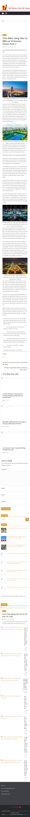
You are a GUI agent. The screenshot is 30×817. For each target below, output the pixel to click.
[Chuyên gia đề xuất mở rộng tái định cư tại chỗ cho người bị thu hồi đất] (12, 747)
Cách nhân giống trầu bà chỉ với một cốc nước (14, 615)
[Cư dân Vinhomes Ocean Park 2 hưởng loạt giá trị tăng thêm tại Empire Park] (15, 378)
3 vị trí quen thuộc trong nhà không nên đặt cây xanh (14, 449)
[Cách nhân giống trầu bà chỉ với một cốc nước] (15, 608)
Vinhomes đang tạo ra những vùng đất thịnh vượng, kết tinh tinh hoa (25, 684)
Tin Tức (4, 35)
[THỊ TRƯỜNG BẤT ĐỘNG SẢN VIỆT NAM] (2, 13)
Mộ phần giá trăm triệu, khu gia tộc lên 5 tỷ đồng (26, 722)
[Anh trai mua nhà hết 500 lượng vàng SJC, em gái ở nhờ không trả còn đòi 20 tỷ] (12, 639)
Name (3, 488)
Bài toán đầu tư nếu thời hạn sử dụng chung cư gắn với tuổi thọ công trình (26, 662)
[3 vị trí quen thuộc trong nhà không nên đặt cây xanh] (15, 432)
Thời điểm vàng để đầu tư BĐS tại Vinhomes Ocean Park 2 (15, 369)
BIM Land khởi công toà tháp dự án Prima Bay (26, 702)
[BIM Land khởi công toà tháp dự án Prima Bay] (12, 705)
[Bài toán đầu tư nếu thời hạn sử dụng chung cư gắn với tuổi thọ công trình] (12, 665)
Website (3, 501)
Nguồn (4, 357)
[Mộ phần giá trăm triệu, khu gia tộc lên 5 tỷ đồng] (12, 725)
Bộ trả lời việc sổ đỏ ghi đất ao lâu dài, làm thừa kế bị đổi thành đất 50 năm (26, 768)
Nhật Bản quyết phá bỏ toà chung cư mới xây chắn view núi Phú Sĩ (14, 423)
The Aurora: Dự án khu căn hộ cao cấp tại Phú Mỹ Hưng (15, 363)
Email (3, 495)
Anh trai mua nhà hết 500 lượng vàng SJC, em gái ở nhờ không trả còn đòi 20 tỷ (26, 636)
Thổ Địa (14, 47)
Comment (4, 469)
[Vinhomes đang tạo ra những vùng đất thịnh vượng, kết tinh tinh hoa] (11, 685)
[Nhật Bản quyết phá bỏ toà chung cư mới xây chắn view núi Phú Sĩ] (15, 406)
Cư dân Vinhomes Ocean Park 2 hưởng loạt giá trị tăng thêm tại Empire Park (13, 395)
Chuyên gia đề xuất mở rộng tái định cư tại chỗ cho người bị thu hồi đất (26, 745)
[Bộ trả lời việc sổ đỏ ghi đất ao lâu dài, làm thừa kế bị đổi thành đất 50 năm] (12, 770)
